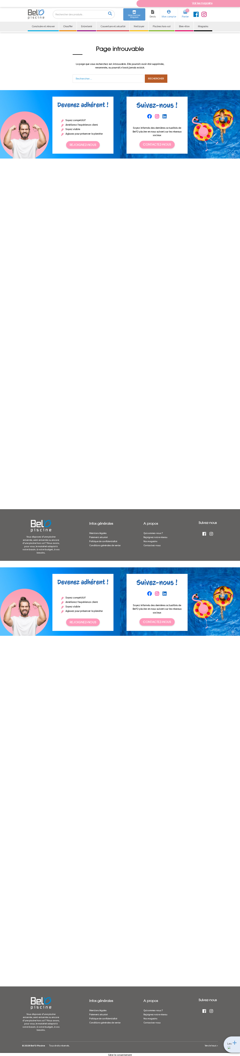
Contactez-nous (157, 144)
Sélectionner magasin (134, 16)
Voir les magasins (202, 3)
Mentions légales (98, 533)
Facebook (196, 14)
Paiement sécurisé (98, 537)
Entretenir (94, 26)
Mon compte (169, 16)
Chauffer (74, 26)
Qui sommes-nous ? (153, 533)
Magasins (120, 36)
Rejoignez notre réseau (155, 537)
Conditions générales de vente (104, 545)
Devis (153, 16)
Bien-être (199, 26)
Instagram (204, 14)
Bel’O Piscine (38, 1045)
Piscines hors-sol (175, 26)
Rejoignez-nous (83, 144)
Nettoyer (151, 26)
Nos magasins (150, 541)
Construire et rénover (48, 26)
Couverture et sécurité (123, 26)
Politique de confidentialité (103, 541)
